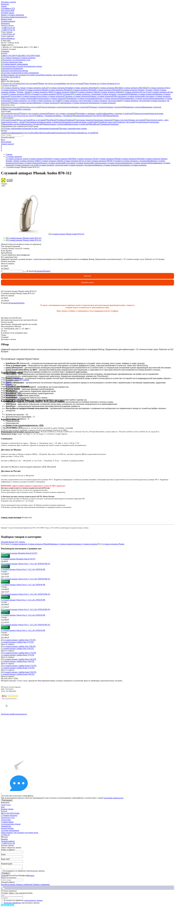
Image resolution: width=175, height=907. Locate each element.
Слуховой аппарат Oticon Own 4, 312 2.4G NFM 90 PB (23, 585)
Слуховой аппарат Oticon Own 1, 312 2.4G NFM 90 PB (23, 630)
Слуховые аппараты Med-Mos (63, 159)
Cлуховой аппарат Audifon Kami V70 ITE (18, 668)
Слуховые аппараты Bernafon (39, 159)
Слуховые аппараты (14, 156)
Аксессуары (6, 820)
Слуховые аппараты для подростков (52, 165)
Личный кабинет (8, 841)
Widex (74, 133)
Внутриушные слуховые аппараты (77, 163)
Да (16, 397)
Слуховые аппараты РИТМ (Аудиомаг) (106, 161)
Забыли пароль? (7, 144)
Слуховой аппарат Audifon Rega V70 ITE (17, 655)
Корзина (4, 839)
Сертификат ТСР (8, 8)
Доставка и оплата (8, 2)
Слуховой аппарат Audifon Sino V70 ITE (17, 642)
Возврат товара (7, 809)
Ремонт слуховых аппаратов (12, 15)
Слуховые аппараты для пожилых (81, 165)
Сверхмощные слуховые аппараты (132, 165)
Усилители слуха (8, 818)
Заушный (16, 378)
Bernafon (15, 133)
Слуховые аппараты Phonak (109, 159)
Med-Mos (39, 133)
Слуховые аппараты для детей (25, 165)
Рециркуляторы (7, 828)
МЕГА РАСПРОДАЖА (10, 813)
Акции (4, 6)
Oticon (45, 133)
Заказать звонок (7, 905)
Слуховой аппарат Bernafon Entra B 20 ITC (18, 559)
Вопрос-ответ (6, 19)
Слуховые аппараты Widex (29, 161)
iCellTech (31, 133)
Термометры (6, 826)
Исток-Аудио (87, 133)
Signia (63, 133)
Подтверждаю (7, 800)
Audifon (4, 133)
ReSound (57, 133)
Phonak (51, 133)
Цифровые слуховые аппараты (61, 544)
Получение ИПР (7, 11)
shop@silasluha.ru (8, 38)
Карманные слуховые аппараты (135, 163)
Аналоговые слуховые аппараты (26, 163)
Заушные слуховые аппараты (51, 163)
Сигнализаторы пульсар (10, 824)
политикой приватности (113, 798)
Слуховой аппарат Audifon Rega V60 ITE (17, 661)
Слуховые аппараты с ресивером (135, 161)
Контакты (5, 4)
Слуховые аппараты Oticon (87, 159)
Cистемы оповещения (10, 830)
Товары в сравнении (41, 884)
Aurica (9, 133)
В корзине (42, 271)
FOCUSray (23, 133)
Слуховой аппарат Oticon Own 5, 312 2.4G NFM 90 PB (23, 569)
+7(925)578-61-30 (8, 34)
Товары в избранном (23, 884)
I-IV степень (24, 380)
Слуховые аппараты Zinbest (51, 161)
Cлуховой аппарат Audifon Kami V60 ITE (18, 674)
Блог (3, 807)
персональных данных (33, 900)
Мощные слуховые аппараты (106, 165)
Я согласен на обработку (23, 900)
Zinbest (79, 133)
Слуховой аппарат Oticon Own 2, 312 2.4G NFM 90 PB (23, 615)
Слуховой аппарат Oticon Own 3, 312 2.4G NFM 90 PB (23, 600)
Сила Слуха (6, 805)
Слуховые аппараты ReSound (132, 159)
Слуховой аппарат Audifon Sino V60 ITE (17, 648)
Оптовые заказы (7, 13)
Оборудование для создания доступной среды (19, 833)
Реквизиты (5, 23)
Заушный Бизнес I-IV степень (13, 542)
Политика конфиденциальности (14, 17)
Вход (3, 140)
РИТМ (95, 133)
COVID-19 (5, 835)
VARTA (68, 133)
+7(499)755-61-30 (8, 28)
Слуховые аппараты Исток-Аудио (76, 161)
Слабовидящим (7, 822)
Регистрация (6, 142)
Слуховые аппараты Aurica (17, 159)
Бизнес (8, 382)
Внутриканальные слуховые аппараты (107, 163)
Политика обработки (12, 903)
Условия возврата (8, 21)
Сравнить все (34, 548)
